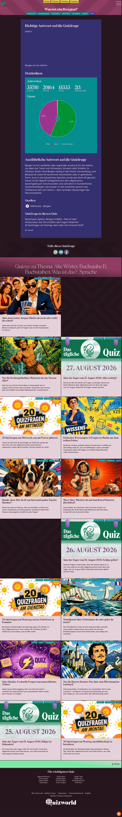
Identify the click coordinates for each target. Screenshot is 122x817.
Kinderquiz (44, 782)
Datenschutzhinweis (76, 793)
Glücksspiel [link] (44, 278)
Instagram (68, 796)
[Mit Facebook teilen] (66, 253)
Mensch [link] (41, 642)
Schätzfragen (61, 778)
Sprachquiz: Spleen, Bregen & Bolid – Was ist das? (51, 219)
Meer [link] (105, 580)
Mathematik (102, 398)
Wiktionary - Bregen (40, 206)
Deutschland (111, 642)
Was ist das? (32, 13)
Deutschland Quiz (78, 780)
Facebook (60, 796)
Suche (46, 1)
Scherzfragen (61, 780)
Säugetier (40, 460)
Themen (55, 1)
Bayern (103, 642)
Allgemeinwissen (43, 13)
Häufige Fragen (50, 793)
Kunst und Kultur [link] (49, 338)
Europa (99, 580)
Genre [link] (23, 338)
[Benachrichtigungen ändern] (119, 814)
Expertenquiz (43, 780)
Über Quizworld (37, 793)
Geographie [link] (111, 580)
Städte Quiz (78, 778)
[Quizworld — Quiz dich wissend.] (8, 4)
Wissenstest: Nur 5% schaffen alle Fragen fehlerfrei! (52, 222)
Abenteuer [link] (16, 338)
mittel (92, 13)
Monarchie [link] (96, 642)
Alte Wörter (76, 13)
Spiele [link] (51, 278)
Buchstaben (66, 13)
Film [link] (28, 338)
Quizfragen (39, 398)
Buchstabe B (56, 13)
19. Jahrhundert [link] (87, 642)
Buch (33, 338)
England (74, 580)
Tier (46, 460)
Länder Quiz (78, 776)
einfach (57, 278)
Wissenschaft (110, 398)
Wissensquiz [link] (93, 398)
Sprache (85, 13)
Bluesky (53, 796)
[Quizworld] (61, 808)
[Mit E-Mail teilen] (61, 253)
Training (64, 1)
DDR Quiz (78, 782)
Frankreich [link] (92, 580)
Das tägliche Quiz (99, 338)
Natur (51, 460)
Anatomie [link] (34, 642)
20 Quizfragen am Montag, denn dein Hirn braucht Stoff (54, 225)
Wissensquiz (43, 778)
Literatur (39, 338)
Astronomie (102, 460)
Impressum (62, 793)
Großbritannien (82, 580)
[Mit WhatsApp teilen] (55, 253)
